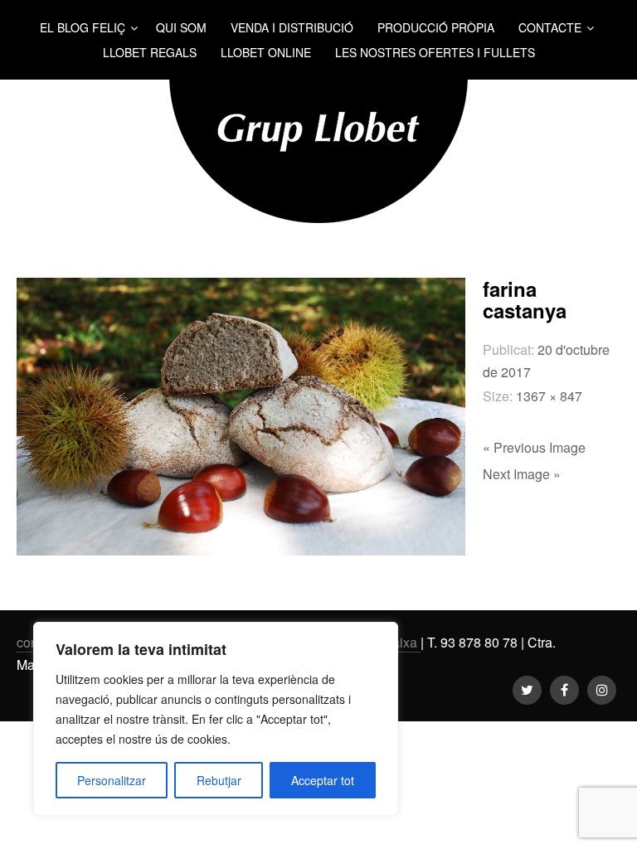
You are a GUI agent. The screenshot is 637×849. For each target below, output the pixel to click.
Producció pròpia (435, 27)
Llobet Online (266, 52)
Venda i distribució (292, 27)
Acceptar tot (322, 780)
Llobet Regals (150, 52)
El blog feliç (82, 27)
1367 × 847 (549, 395)
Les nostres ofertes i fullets (435, 52)
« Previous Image (534, 447)
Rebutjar (219, 780)
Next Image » (522, 473)
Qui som (181, 27)
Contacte (549, 27)
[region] (215, 719)
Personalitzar (111, 780)
